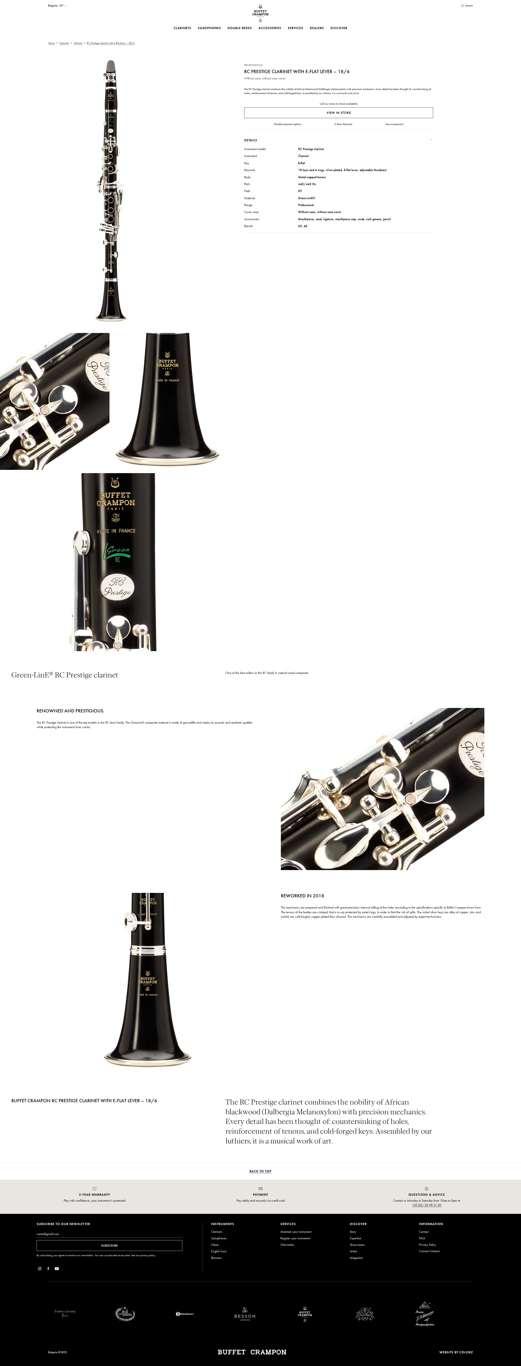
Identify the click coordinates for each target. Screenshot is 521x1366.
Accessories (269, 28)
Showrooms (357, 1245)
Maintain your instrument (295, 1232)
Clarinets (182, 28)
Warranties (287, 1245)
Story (353, 1232)
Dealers (317, 28)
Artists (353, 1251)
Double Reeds (240, 28)
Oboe (215, 1245)
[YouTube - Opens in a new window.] (57, 1269)
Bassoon (216, 1258)
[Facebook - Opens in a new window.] (48, 1269)
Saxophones (209, 28)
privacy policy (147, 1255)
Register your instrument (295, 1238)
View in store (339, 113)
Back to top (260, 1171)
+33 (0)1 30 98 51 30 (426, 1205)
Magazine (356, 1258)
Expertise (355, 1238)
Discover (339, 28)
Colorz (466, 1352)
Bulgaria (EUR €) (57, 1352)
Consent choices (429, 1251)
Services (295, 28)
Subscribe (109, 1245)
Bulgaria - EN (55, 5)
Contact (424, 1232)
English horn (219, 1251)
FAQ (422, 1238)
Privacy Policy (427, 1245)
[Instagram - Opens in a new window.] (40, 1269)
